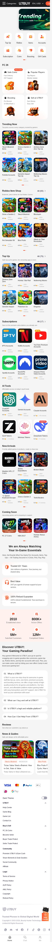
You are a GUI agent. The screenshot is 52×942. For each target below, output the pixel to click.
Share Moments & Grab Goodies (15, 858)
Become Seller (8, 835)
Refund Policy (8, 898)
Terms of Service (9, 876)
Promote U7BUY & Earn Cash (14, 853)
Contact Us (7, 821)
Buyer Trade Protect (10, 839)
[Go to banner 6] (28, 29)
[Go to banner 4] (26, 29)
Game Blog (7, 812)
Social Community (10, 862)
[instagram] (44, 930)
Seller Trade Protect (10, 843)
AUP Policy (7, 885)
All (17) (40, 321)
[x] (39, 930)
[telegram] (16, 930)
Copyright (6, 894)
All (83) (40, 191)
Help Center (7, 808)
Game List (6, 816)
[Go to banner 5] (27, 29)
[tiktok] (33, 930)
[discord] (11, 930)
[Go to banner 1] (22, 29)
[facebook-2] (28, 930)
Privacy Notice (8, 881)
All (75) (40, 256)
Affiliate (5, 866)
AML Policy (7, 889)
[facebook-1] (22, 930)
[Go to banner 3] (25, 29)
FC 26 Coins (7, 830)
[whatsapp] (5, 930)
